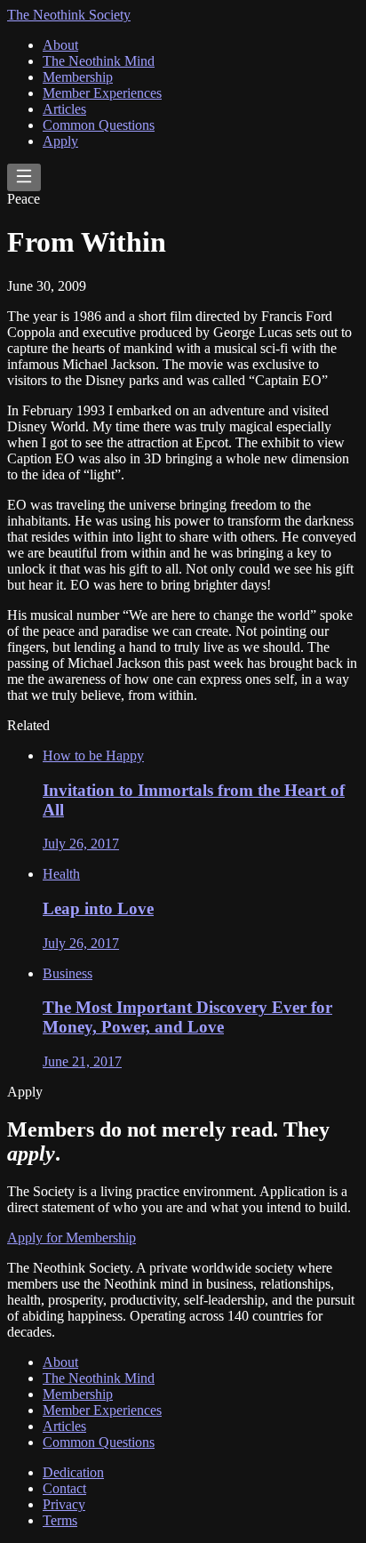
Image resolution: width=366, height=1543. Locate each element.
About (60, 44)
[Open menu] (24, 177)
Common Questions (99, 125)
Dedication (73, 1472)
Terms (60, 1520)
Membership (78, 76)
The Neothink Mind (99, 60)
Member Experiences (102, 92)
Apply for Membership (71, 1237)
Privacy (64, 1504)
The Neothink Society (69, 14)
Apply (60, 141)
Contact (64, 1488)
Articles (64, 109)
